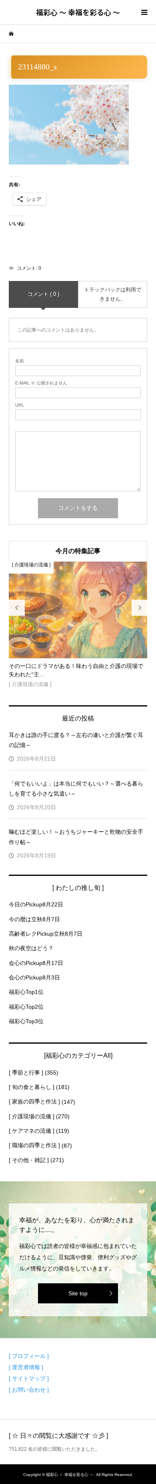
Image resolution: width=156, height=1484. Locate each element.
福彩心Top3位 (26, 1021)
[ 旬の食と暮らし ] (31, 1087)
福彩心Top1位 (26, 992)
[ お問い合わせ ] (29, 1389)
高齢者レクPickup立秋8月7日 (45, 933)
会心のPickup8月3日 (34, 977)
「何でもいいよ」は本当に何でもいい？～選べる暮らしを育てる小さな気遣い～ (76, 788)
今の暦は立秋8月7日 (34, 919)
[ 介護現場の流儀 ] (31, 1116)
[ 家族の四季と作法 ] (34, 1101)
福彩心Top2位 (26, 1007)
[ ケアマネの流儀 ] (31, 1131)
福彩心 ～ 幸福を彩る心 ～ (78, 12)
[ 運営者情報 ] (26, 1367)
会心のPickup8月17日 (36, 963)
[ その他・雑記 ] (29, 1160)
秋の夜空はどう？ (31, 948)
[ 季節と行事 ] (26, 1072)
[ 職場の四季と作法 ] (34, 1145)
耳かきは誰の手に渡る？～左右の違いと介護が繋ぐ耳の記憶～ (76, 740)
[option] (78, 625)
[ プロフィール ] (29, 1356)
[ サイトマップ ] (29, 1378)
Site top (78, 1293)
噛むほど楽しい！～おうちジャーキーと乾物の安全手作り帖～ (76, 837)
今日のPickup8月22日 (36, 904)
